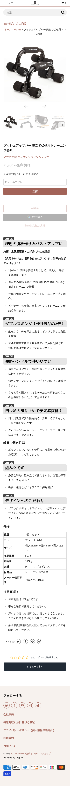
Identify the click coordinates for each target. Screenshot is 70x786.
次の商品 (21, 23)
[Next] (44, 105)
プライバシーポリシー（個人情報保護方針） (29, 730)
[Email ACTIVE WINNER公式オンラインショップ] (38, 705)
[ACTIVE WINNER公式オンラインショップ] (35, 3)
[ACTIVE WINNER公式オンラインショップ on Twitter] (7, 705)
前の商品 (8, 23)
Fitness (17, 29)
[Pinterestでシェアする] (32, 641)
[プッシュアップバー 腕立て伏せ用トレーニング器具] (35, 72)
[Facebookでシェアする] (25, 641)
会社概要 (8, 714)
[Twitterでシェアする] (18, 641)
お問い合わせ (11, 746)
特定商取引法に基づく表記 (19, 722)
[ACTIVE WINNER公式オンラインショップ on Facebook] (15, 705)
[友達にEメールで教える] (39, 641)
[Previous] (25, 105)
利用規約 (8, 738)
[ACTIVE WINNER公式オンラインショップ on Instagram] (31, 705)
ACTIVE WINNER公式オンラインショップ (26, 157)
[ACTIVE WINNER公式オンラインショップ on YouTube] (23, 705)
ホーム (8, 29)
